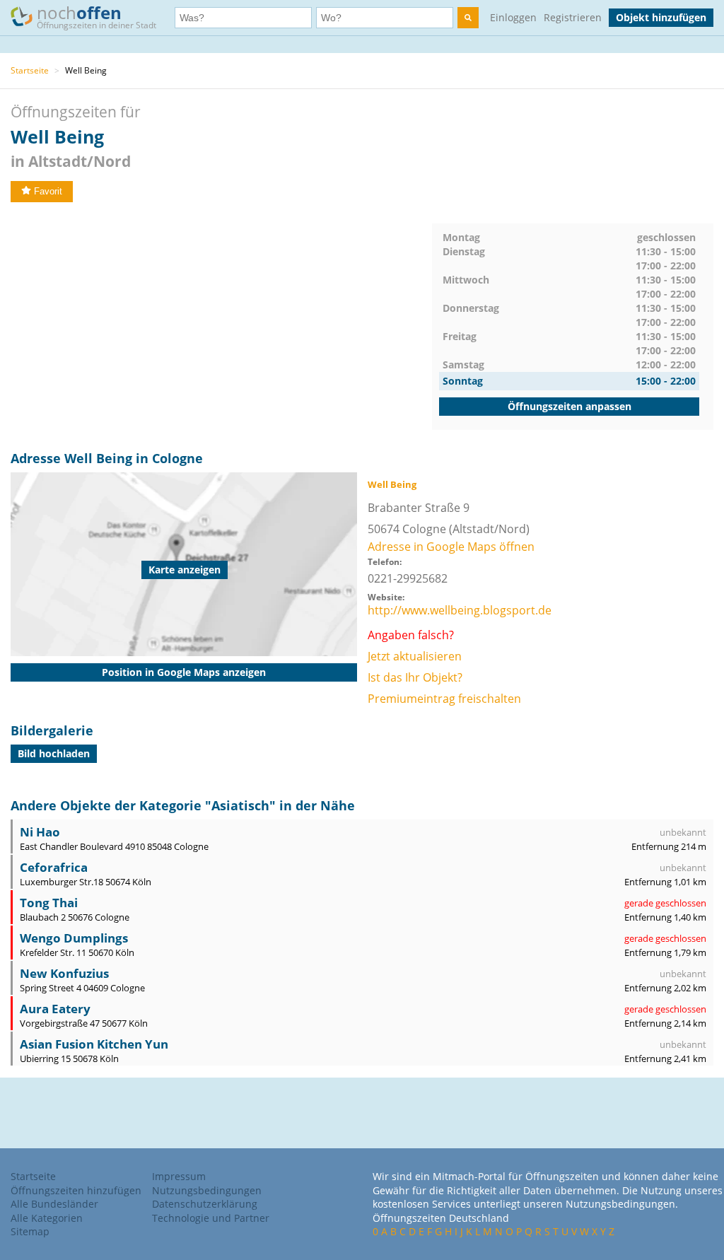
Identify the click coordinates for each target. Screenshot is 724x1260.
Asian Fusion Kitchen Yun (94, 1044)
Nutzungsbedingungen (207, 1190)
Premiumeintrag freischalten (444, 698)
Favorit (48, 191)
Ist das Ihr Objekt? (415, 677)
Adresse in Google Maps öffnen (451, 546)
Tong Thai (49, 902)
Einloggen (513, 17)
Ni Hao (40, 832)
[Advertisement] (221, 322)
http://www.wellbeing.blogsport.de (459, 610)
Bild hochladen (54, 753)
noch (96, 16)
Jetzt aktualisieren (415, 656)
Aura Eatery (55, 1009)
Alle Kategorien (47, 1218)
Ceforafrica (54, 867)
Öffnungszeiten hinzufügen (76, 1190)
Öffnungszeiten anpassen (569, 406)
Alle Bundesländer (54, 1204)
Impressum (179, 1176)
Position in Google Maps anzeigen (184, 672)
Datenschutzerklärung (204, 1204)
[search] (468, 17)
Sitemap (30, 1231)
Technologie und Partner (210, 1218)
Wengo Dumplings (74, 938)
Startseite (30, 70)
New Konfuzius (64, 973)
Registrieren (573, 17)
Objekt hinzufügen (661, 17)
